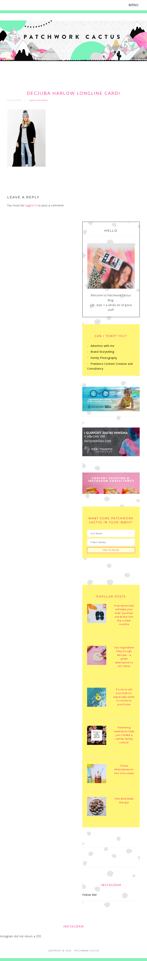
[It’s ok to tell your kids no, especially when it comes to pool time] (96, 698)
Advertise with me (102, 346)
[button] (136, 5)
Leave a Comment (38, 100)
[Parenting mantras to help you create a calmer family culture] (96, 736)
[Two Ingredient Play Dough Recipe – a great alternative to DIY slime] (96, 656)
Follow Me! (89, 895)
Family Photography (104, 358)
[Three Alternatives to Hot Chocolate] (96, 774)
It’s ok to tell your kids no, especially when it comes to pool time (124, 697)
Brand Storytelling (102, 351)
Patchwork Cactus (73, 44)
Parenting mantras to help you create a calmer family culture (124, 735)
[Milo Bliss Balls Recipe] (96, 807)
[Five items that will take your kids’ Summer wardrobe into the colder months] (96, 614)
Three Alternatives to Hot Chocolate (124, 769)
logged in (31, 205)
